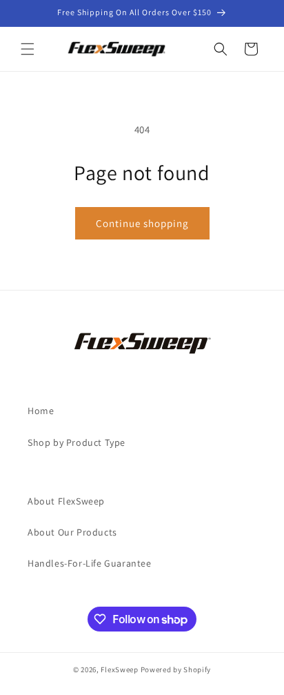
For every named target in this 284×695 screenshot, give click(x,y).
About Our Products (72, 532)
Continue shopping (142, 223)
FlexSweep (119, 669)
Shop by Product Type (76, 442)
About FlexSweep (66, 501)
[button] (27, 49)
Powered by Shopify (176, 669)
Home (41, 410)
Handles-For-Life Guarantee (90, 563)
